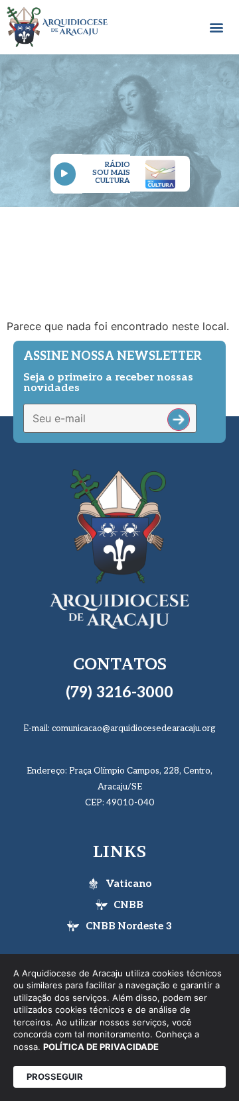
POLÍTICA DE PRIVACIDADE (101, 1046)
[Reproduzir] (65, 174)
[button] (217, 27)
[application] (66, 174)
